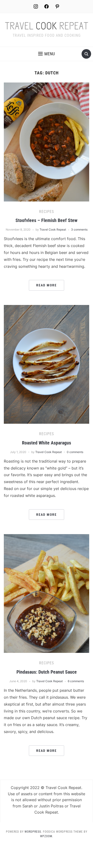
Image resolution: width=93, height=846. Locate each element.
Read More (46, 285)
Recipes (46, 211)
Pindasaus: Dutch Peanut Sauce (46, 672)
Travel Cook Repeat (53, 229)
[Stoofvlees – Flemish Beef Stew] (46, 141)
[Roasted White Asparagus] (46, 363)
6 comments (76, 681)
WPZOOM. (46, 836)
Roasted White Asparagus (46, 443)
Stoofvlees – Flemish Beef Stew (47, 220)
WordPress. (33, 831)
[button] (46, 54)
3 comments (79, 229)
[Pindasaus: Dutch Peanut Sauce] (46, 593)
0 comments (75, 452)
